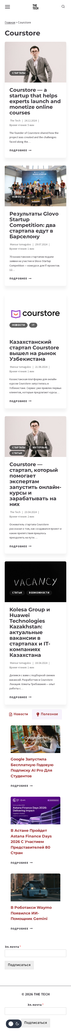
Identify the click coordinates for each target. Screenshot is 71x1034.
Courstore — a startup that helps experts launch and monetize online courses (35, 101)
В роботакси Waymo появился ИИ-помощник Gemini (31, 913)
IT (33, 196)
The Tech (15, 120)
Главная (10, 22)
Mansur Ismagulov (20, 244)
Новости (18, 196)
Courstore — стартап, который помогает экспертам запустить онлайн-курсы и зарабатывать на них (35, 484)
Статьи (17, 453)
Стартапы (19, 73)
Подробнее (20, 150)
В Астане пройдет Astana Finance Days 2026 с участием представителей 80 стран (31, 841)
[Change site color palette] (14, 1024)
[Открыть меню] (7, 7)
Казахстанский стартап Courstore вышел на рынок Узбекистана (34, 350)
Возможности (39, 592)
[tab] (18, 714)
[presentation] (35, 62)
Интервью (40, 447)
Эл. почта (13, 947)
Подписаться (19, 965)
